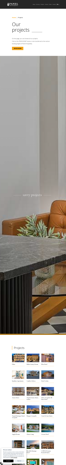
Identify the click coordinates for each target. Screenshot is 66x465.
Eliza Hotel (47, 358)
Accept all (8, 460)
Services (38, 4)
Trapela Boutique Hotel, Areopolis (18, 411)
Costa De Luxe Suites (47, 411)
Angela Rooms (18, 428)
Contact (54, 4)
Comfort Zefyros (33, 375)
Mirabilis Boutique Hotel (33, 446)
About (34, 4)
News (50, 4)
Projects (42, 4)
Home (14, 17)
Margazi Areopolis (33, 411)
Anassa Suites (18, 393)
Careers (46, 4)
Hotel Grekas (47, 375)
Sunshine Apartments (18, 375)
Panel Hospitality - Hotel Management (13, 4)
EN (57, 4)
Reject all (19, 460)
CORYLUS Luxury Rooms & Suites (47, 446)
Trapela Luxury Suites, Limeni (33, 393)
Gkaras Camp (33, 428)
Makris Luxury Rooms (33, 358)
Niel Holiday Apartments (18, 446)
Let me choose (14, 457)
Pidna (18, 358)
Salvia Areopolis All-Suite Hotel (47, 393)
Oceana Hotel (47, 428)
